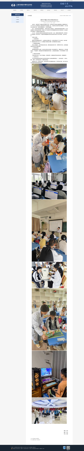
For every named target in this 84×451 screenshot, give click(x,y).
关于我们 (21, 10)
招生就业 (55, 10)
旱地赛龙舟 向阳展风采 (36, 438)
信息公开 (62, 10)
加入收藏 (71, 0)
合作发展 (69, 10)
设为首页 (68, 0)
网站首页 (14, 10)
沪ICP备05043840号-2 (26, 448)
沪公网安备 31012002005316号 (16, 448)
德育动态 (42, 10)
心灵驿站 (17, 19)
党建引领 (35, 10)
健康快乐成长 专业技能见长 (36, 439)
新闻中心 (28, 10)
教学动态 (48, 10)
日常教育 (70, 15)
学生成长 (17, 17)
